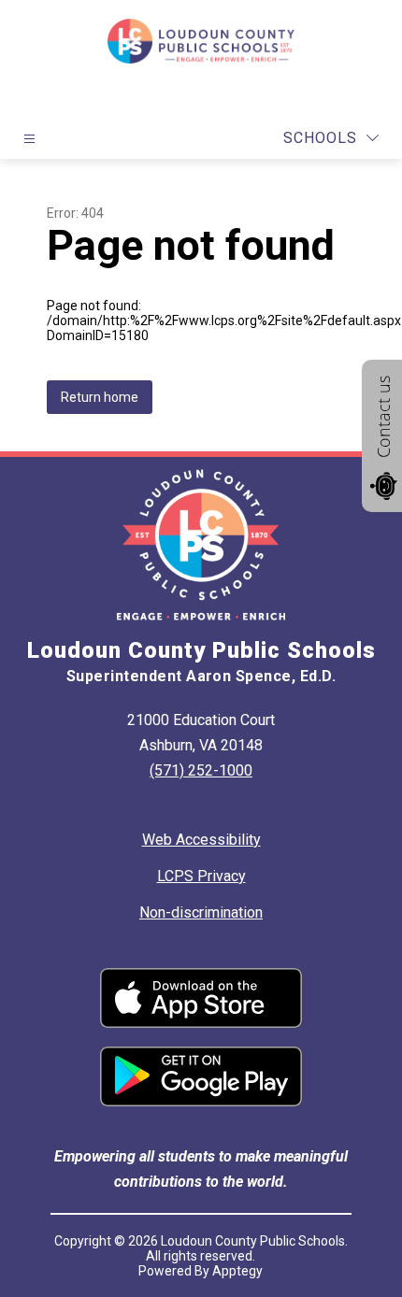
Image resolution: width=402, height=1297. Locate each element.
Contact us (383, 417)
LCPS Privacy (201, 876)
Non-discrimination (201, 912)
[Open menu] (29, 139)
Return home (99, 397)
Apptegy (237, 1270)
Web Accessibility (201, 839)
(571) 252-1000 (201, 770)
